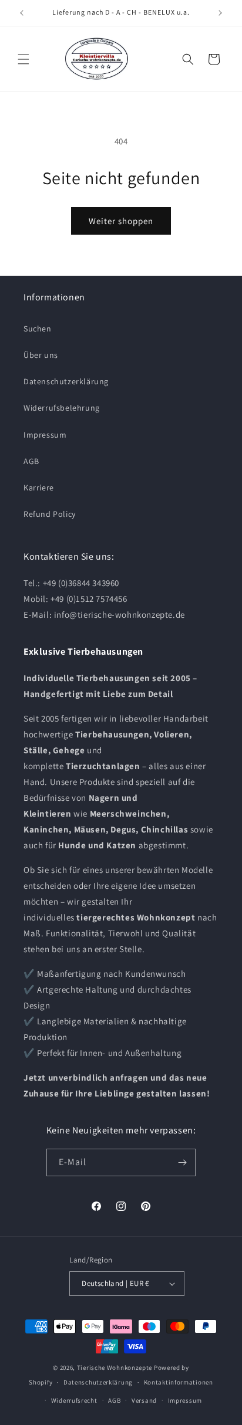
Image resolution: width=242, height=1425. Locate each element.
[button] (23, 59)
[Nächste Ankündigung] (220, 13)
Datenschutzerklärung (66, 381)
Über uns (40, 355)
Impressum (44, 434)
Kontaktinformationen (178, 1382)
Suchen (37, 328)
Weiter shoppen (121, 220)
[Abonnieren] (182, 1162)
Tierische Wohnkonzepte (114, 1367)
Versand (144, 1400)
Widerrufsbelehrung (61, 407)
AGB (31, 461)
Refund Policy (49, 514)
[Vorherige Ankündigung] (22, 13)
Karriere (38, 487)
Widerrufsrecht (74, 1400)
